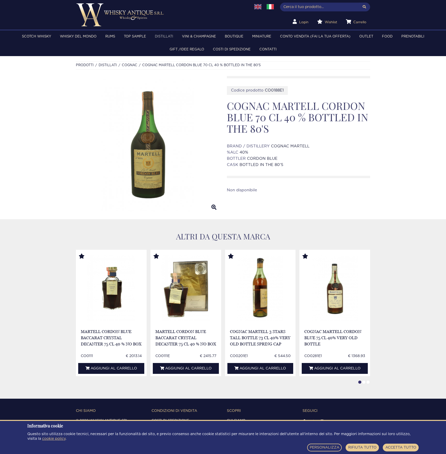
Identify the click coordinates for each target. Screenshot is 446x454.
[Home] (160, 15)
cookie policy (54, 439)
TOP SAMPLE (135, 36)
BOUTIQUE (234, 36)
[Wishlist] (86, 256)
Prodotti (85, 65)
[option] (147, 145)
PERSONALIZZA (324, 447)
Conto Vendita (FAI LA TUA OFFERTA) (315, 36)
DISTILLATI (164, 36)
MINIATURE (261, 36)
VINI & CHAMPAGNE (199, 36)
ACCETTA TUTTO (400, 447)
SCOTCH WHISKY (36, 36)
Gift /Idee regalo (187, 49)
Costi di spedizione (232, 49)
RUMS (110, 36)
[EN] (258, 6)
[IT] (270, 6)
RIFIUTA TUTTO (362, 447)
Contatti (268, 49)
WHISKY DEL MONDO (78, 36)
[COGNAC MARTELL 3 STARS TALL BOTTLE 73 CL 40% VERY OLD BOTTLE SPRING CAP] (260, 288)
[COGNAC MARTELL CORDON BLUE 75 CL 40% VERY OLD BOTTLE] (335, 288)
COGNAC (129, 65)
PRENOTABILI (412, 36)
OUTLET (366, 36)
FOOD (387, 36)
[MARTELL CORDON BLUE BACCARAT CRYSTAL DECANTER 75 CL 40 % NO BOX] (111, 288)
